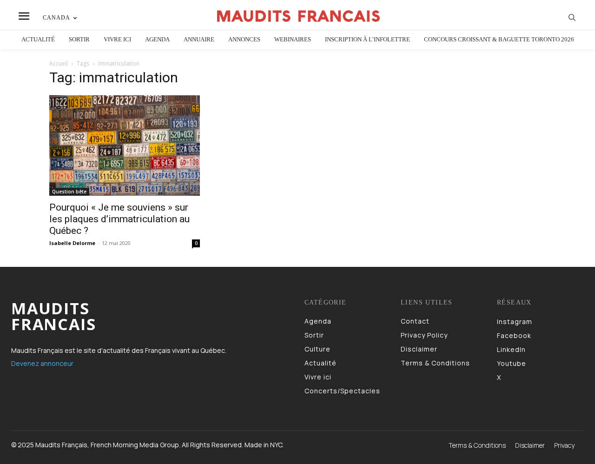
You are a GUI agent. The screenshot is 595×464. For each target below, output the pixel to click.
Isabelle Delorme (72, 242)
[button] (572, 17)
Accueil (58, 63)
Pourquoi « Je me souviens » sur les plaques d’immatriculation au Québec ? (119, 219)
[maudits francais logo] (299, 16)
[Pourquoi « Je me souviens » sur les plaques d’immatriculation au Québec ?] (124, 145)
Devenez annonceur (42, 363)
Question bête (69, 191)
